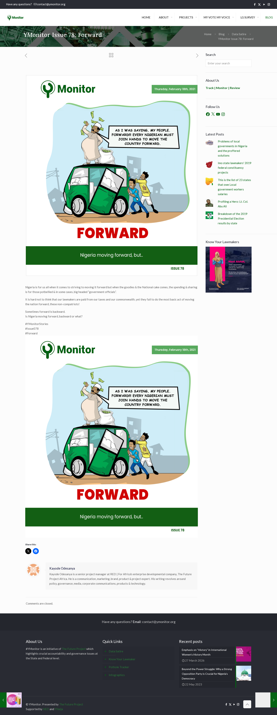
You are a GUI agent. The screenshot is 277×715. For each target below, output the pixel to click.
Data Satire (239, 34)
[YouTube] (218, 114)
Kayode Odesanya (62, 568)
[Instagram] (223, 114)
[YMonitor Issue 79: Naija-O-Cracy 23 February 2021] (266, 699)
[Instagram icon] (268, 4)
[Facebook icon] (254, 4)
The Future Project (74, 648)
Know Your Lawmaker (122, 659)
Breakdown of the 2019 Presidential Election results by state (232, 218)
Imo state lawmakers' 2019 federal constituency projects (234, 167)
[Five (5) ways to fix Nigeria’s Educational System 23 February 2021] (11, 699)
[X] (213, 114)
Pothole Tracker (119, 667)
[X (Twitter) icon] (259, 4)
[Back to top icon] (247, 704)
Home (207, 34)
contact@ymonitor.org (51, 4)
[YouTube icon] (264, 4)
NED (46, 709)
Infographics (117, 675)
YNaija (59, 709)
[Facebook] (208, 114)
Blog (222, 34)
